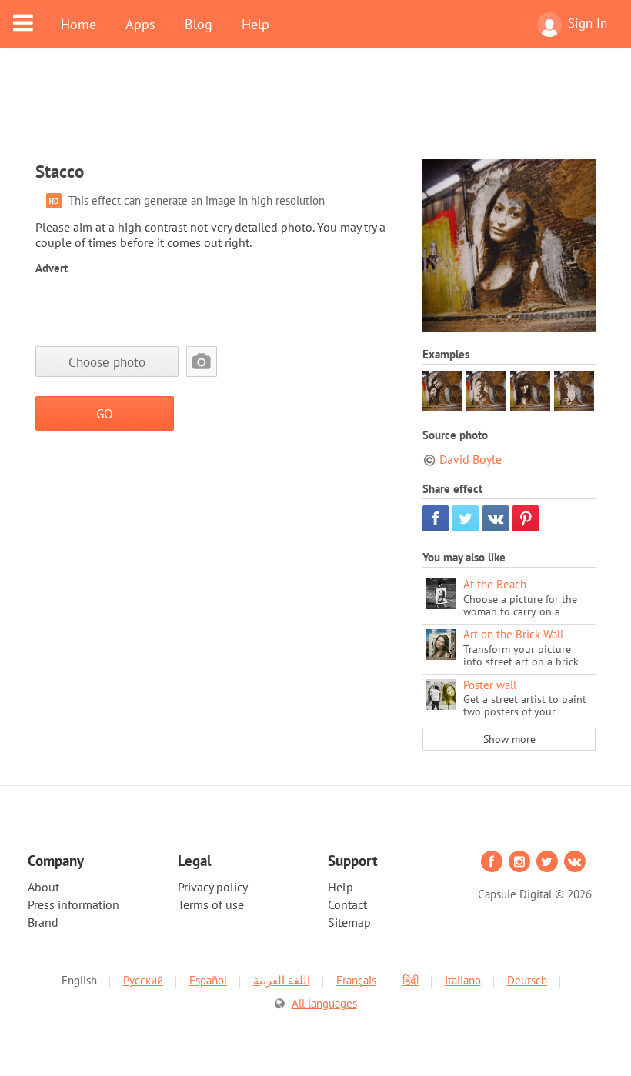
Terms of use (211, 904)
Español (208, 980)
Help (255, 24)
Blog (198, 24)
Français (356, 980)
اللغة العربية (281, 980)
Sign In (587, 23)
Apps (140, 24)
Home (78, 24)
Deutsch (527, 980)
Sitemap (349, 922)
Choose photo (106, 362)
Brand (43, 922)
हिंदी (410, 980)
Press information (73, 904)
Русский (143, 980)
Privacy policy (213, 886)
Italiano (463, 980)
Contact (347, 904)
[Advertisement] (315, 113)
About (43, 886)
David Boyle (470, 459)
